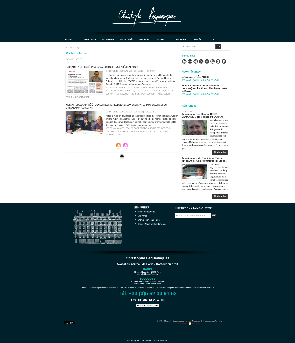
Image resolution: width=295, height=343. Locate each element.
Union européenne (146, 212)
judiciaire (111, 90)
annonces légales (123, 128)
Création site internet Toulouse (157, 340)
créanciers (154, 128)
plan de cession (162, 131)
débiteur (166, 128)
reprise (135, 94)
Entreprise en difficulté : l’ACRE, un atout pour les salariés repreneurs (102, 67)
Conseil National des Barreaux (151, 224)
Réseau (68, 39)
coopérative (148, 87)
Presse (160, 39)
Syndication (196, 323)
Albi (133, 87)
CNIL (143, 340)
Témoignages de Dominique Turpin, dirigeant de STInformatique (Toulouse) (205, 159)
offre (161, 90)
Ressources (181, 39)
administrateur (121, 87)
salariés (110, 134)
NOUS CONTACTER (147, 305)
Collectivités (127, 39)
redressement (122, 94)
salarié (144, 94)
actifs (109, 87)
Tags (78, 47)
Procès (197, 39)
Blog (215, 39)
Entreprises (108, 39)
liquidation (138, 90)
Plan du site (182, 323)
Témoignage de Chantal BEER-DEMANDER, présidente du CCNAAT (202, 115)
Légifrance (142, 216)
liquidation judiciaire (141, 131)
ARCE (138, 87)
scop (151, 94)
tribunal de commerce (77, 97)
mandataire (151, 90)
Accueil (69, 47)
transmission (163, 94)
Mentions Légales (133, 340)
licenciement (124, 90)
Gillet (172, 87)
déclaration (112, 131)
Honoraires (145, 39)
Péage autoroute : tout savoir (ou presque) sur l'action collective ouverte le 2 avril (204, 83)
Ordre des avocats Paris (148, 220)
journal (124, 131)
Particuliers (90, 39)
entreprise (162, 87)
